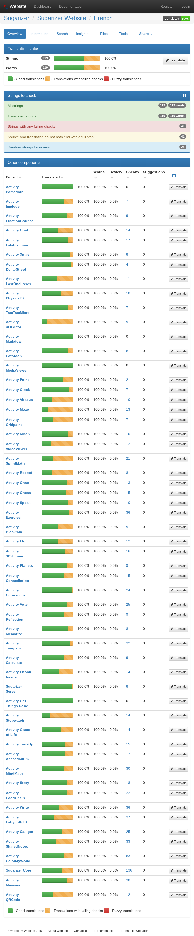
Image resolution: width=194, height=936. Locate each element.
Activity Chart (17, 483)
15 (128, 493)
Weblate (17, 6)
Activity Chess (18, 493)
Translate (177, 60)
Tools (124, 34)
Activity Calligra (19, 832)
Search (62, 34)
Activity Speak (18, 502)
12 (128, 444)
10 (128, 293)
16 (128, 551)
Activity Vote (17, 604)
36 (128, 512)
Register (167, 6)
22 (128, 793)
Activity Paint (17, 380)
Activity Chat (17, 230)
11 (128, 279)
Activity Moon (18, 434)
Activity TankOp (19, 744)
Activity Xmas (17, 254)
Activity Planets (19, 565)
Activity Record (19, 473)
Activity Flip (16, 541)
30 (128, 768)
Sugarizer (16, 18)
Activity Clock (18, 390)
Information (39, 34)
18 (128, 783)
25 (128, 604)
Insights (82, 34)
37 (128, 817)
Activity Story (17, 783)
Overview (14, 34)
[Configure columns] (174, 175)
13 (128, 409)
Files (104, 34)
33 (128, 841)
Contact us (81, 930)
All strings (96, 106)
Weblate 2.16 (33, 930)
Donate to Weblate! (134, 930)
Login (185, 6)
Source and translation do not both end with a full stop (96, 137)
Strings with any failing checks (96, 126)
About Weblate (58, 930)
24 (128, 590)
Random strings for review (96, 147)
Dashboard (43, 6)
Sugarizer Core (18, 870)
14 (128, 230)
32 (128, 643)
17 (128, 240)
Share (144, 34)
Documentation (71, 6)
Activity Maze (17, 409)
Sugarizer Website (61, 18)
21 (128, 380)
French (103, 18)
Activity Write (17, 807)
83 (128, 856)
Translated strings (96, 116)
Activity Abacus (19, 400)
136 (129, 870)
